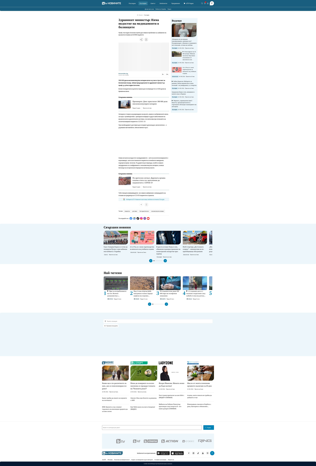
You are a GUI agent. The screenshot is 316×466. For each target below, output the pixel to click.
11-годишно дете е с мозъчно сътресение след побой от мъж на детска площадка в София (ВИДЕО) (195, 293)
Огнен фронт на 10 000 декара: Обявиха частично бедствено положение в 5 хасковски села (189, 55)
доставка (134, 211)
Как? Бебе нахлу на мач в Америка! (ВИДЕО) (142, 408)
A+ (167, 74)
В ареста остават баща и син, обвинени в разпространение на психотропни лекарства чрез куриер (168, 250)
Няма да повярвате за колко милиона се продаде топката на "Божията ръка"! (142, 386)
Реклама (110, 459)
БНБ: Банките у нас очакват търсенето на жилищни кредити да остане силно (115, 409)
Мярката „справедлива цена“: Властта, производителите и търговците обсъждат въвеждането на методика (184, 103)
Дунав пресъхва (149, 9)
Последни (132, 3)
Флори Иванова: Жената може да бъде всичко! (171, 384)
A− (163, 74)
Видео (169, 9)
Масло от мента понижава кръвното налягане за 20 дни (199, 384)
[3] (205, 3)
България (143, 3)
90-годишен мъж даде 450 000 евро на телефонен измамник (169, 293)
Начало (141, 15)
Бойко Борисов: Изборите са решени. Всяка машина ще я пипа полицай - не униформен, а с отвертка (184, 83)
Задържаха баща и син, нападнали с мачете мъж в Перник (183, 93)
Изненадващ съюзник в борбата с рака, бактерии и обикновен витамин (199, 405)
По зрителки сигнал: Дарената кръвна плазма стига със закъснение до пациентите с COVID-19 (148, 180)
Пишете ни (171, 459)
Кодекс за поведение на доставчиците (142, 459)
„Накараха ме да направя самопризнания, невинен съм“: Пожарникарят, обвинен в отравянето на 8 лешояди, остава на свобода (184, 42)
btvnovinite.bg (123, 73)
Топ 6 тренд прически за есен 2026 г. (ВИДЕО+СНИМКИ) (171, 396)
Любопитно (163, 3)
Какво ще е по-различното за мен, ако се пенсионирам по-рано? (114, 386)
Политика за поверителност (122, 459)
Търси (209, 427)
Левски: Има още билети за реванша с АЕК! (143, 399)
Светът (153, 3)
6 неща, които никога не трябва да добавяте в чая (199, 396)
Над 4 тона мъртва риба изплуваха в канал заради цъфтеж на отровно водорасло (143, 293)
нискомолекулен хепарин (157, 211)
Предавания (175, 3)
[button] (150, 260)
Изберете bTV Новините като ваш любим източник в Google (145, 199)
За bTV (104, 459)
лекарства (127, 211)
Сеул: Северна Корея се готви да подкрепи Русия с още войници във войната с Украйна (115, 249)
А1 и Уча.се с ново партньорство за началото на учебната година (189, 70)
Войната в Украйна (161, 9)
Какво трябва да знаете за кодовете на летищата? (114, 399)
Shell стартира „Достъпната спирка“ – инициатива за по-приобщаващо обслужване (193, 249)
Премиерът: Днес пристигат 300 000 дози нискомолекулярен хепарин (149, 102)
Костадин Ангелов (144, 211)
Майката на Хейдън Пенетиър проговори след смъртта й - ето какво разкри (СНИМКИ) (170, 406)
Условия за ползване (160, 459)
